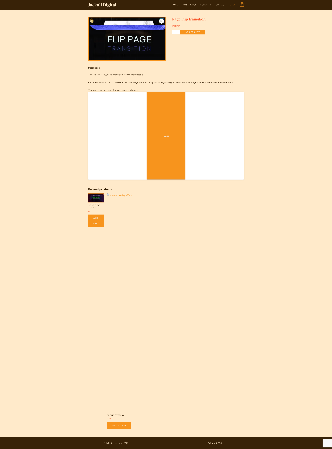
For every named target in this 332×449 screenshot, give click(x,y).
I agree (166, 136)
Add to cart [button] (96, 221)
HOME (175, 4)
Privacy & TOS (215, 443)
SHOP (232, 4)
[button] (161, 21)
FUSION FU (206, 4)
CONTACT (221, 4)
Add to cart (192, 32)
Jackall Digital (102, 5)
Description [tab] (94, 68)
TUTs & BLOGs (189, 4)
